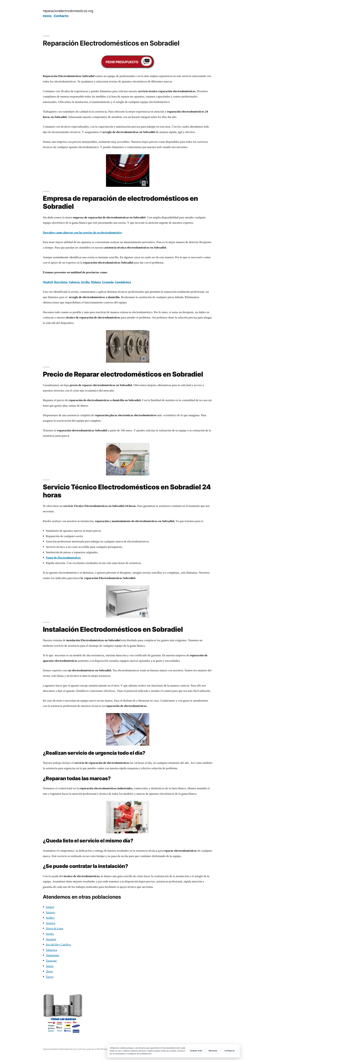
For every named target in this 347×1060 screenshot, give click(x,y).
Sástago (50, 912)
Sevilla (85, 282)
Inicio (47, 16)
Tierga (49, 977)
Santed (50, 907)
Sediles (50, 918)
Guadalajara (123, 282)
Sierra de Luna (54, 928)
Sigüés (50, 934)
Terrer (49, 971)
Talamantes (52, 955)
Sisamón (51, 939)
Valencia (74, 282)
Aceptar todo (196, 1050)
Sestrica (50, 923)
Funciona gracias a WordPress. (93, 1049)
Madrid (48, 282)
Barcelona (60, 282)
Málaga (95, 282)
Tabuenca (51, 950)
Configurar (229, 1050)
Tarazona (51, 961)
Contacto (61, 16)
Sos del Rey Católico (58, 944)
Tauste (50, 966)
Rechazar (213, 1050)
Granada (107, 282)
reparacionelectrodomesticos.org (68, 11)
